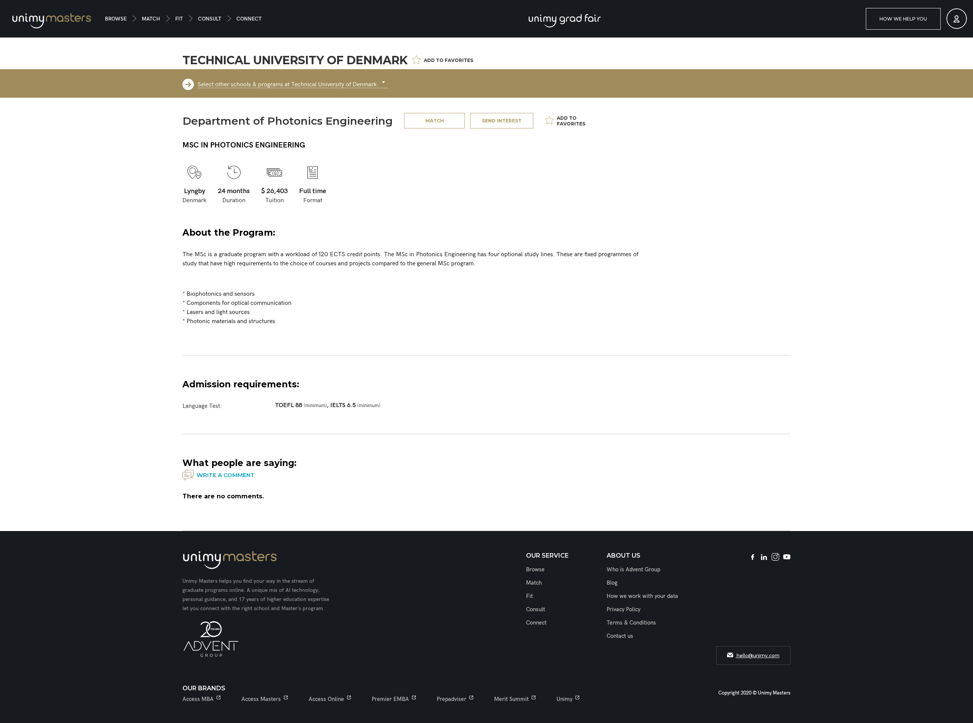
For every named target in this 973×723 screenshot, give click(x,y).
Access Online (326, 699)
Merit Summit (511, 699)
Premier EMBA (390, 699)
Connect (248, 19)
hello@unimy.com (757, 655)
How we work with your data (642, 596)
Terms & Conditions (631, 622)
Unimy (564, 699)
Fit (179, 19)
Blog (612, 582)
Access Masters (261, 699)
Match (151, 19)
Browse (116, 19)
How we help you (903, 19)
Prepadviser (451, 699)
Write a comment (226, 475)
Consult (209, 19)
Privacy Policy (623, 609)
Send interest (501, 121)
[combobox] (293, 82)
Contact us (620, 636)
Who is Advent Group (633, 569)
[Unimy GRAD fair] (564, 20)
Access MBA (198, 699)
